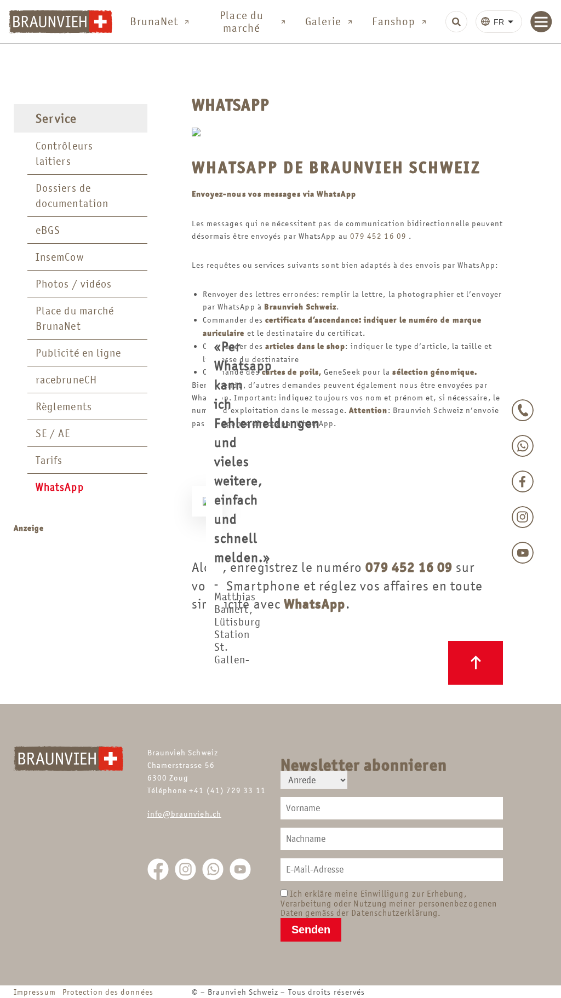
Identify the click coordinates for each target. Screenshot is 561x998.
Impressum (37, 991)
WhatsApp (60, 487)
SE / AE (53, 433)
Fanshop (393, 21)
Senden (310, 930)
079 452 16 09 (378, 235)
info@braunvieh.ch (184, 813)
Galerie (323, 21)
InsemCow (60, 256)
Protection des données (107, 991)
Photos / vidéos (74, 283)
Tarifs (49, 460)
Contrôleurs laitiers (64, 153)
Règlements (64, 406)
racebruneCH (66, 379)
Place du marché (242, 22)
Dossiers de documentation (72, 195)
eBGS (48, 230)
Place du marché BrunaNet (75, 318)
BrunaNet (154, 21)
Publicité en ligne (78, 352)
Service (56, 118)
